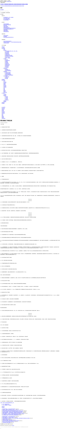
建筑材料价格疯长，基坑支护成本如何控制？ (9, 416)
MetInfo (13, 425)
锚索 (4, 89)
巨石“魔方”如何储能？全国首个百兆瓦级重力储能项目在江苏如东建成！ (12, 411)
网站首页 (3, 46)
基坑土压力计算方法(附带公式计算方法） (8, 421)
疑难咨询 (3, 102)
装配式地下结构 (7, 64)
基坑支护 (6, 59)
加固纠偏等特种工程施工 (8, 55)
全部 (4, 49)
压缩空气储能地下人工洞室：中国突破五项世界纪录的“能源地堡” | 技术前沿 (13, 413)
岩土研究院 (3, 80)
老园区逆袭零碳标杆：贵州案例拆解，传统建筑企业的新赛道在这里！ (12, 412)
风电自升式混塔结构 (8, 74)
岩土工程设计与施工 (6, 18)
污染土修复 (6, 67)
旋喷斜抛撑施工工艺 (6, 27)
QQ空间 (5, 402)
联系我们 (5, 101)
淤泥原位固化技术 (6, 31)
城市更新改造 (7, 65)
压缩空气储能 (7, 76)
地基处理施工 (7, 53)
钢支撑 (5, 84)
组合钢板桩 (2, 9)
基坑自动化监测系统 (8, 70)
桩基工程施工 (7, 52)
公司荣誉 (6, 97)
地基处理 (6, 61)
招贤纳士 (5, 100)
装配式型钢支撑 (6, 30)
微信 (3, 402)
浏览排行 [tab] (3, 407)
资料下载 (5, 82)
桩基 (4, 88)
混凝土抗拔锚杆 (6, 26)
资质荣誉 (5, 95)
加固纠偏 (6, 62)
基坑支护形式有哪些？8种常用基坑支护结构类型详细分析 (10, 420)
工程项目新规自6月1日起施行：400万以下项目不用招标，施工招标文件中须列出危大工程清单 (16, 418)
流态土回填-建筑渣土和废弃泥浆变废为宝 (10, 28)
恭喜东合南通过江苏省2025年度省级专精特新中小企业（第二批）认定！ (12, 410)
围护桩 (5, 90)
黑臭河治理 (6, 66)
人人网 (13, 402)
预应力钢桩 (5, 25)
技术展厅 (5, 58)
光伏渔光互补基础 (7, 72)
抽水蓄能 (6, 77)
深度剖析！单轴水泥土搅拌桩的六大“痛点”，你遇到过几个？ (11, 409)
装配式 (5, 91)
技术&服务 (3, 48)
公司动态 (3, 47)
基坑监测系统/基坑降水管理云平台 (9, 37)
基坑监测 (5, 86)
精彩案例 (3, 79)
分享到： (1, 402)
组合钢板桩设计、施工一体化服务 (8, 17)
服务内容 (5, 50)
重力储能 (6, 78)
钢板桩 (5, 83)
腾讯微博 (10, 402)
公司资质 (6, 98)
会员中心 (10, 1)
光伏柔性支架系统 (7, 73)
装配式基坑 (5, 68)
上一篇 (5, 404)
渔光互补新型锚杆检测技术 (7, 41)
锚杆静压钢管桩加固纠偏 (7, 24)
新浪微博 (8, 402)
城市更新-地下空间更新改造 (9, 56)
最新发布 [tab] (3, 406)
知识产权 (6, 96)
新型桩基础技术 (7, 60)
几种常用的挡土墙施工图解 (6, 422)
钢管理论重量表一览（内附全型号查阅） (8, 417)
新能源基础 (5, 71)
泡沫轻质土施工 (7, 54)
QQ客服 (8, 1)
